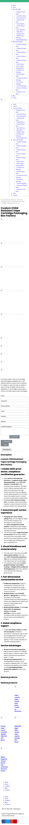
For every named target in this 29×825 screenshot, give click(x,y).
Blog (14, 96)
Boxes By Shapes (17, 9)
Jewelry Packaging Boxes (21, 57)
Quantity (3, 416)
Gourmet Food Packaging (20, 71)
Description (7, 449)
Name (2, 396)
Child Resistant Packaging (20, 36)
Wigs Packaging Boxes (20, 75)
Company (4, 401)
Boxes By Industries (17, 41)
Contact (14, 98)
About (14, 7)
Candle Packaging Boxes (20, 53)
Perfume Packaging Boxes (21, 61)
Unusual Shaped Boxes (20, 27)
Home (14, 5)
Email (2, 411)
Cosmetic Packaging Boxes (21, 45)
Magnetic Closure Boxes (20, 13)
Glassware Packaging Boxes (21, 89)
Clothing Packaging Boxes (21, 49)
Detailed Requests (6, 427)
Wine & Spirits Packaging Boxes (20, 67)
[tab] (7, 449)
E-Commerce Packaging (19, 83)
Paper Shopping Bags (21, 39)
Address (3, 421)
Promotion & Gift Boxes (20, 93)
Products (7, 786)
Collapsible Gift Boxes (20, 21)
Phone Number (5, 406)
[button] (19, 101)
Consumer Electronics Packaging (21, 79)
